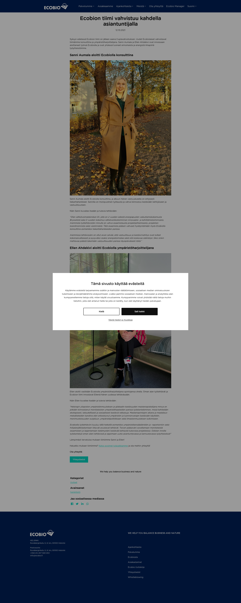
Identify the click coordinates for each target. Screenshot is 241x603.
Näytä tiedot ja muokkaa (121, 320)
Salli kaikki (140, 311)
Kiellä (101, 311)
